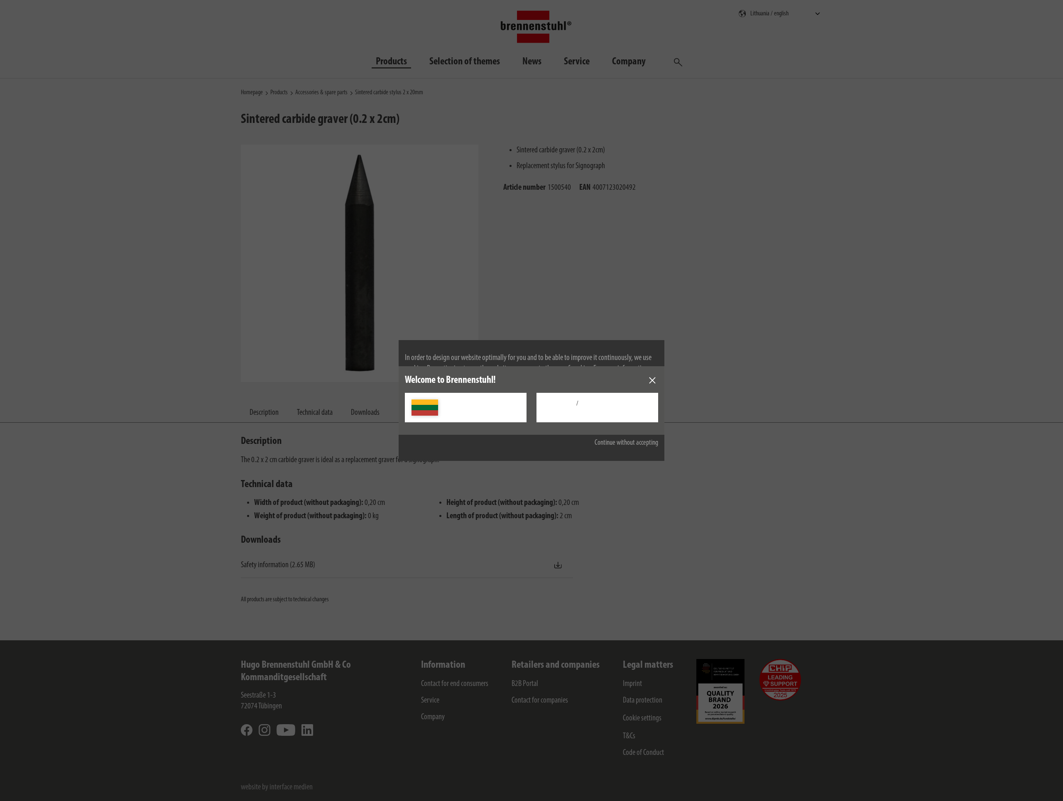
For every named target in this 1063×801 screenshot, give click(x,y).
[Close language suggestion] (652, 380)
